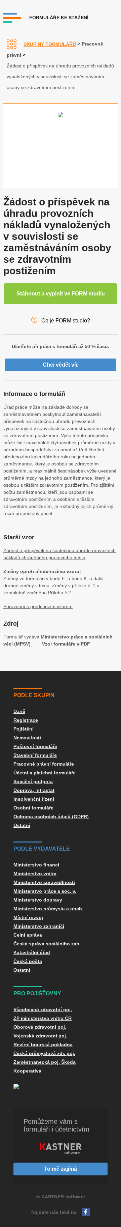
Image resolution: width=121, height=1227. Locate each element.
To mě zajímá (60, 1169)
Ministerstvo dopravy (37, 900)
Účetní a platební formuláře (44, 772)
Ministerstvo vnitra (34, 873)
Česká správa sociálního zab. (47, 943)
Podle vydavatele (41, 849)
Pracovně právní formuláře (43, 764)
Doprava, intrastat (33, 790)
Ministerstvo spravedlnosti (44, 882)
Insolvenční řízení (33, 799)
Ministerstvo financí (36, 864)
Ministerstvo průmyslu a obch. (48, 908)
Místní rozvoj (28, 917)
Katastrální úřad (31, 952)
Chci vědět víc (61, 365)
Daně (19, 711)
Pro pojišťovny (37, 993)
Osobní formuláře (33, 807)
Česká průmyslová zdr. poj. (44, 1053)
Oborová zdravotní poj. (39, 1027)
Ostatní (21, 825)
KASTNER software (63, 1196)
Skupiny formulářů (50, 44)
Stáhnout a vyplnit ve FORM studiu (60, 293)
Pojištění (23, 729)
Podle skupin (33, 695)
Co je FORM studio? (65, 320)
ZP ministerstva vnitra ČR (42, 1018)
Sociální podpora (33, 781)
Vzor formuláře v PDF (66, 644)
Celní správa (27, 935)
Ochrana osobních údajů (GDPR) (51, 816)
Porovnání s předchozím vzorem (38, 606)
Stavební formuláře (35, 755)
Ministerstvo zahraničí (38, 926)
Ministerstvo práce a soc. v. (44, 891)
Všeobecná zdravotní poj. (42, 1009)
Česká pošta (27, 961)
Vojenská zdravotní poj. (40, 1035)
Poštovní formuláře (35, 746)
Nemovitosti (27, 737)
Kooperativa (27, 1071)
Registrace (25, 720)
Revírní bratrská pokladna (43, 1044)
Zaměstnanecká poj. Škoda (44, 1062)
